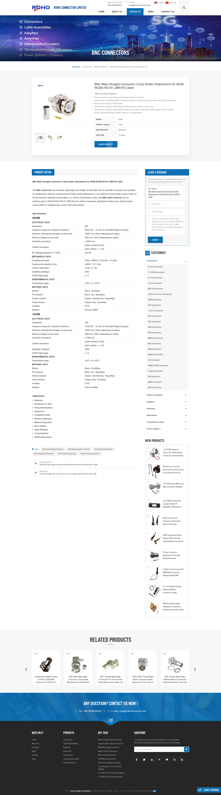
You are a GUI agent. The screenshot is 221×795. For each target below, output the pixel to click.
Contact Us (167, 11)
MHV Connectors (154, 387)
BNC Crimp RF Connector (67, 454)
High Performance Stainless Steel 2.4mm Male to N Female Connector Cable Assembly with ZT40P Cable (172, 521)
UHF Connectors (154, 305)
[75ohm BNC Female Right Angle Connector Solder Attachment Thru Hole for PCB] (143, 664)
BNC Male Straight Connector (53, 449)
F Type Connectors (155, 371)
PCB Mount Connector (107, 759)
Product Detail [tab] (43, 172)
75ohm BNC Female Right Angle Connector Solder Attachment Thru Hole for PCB (143, 680)
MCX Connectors (154, 333)
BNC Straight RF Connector (43, 454)
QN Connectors (154, 376)
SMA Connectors (155, 300)
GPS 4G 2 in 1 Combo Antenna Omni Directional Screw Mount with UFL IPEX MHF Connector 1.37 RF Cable (173, 470)
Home (101, 11)
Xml (120, 791)
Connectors (87, 67)
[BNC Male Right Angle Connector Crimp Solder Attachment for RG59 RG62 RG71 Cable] (78, 664)
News (151, 11)
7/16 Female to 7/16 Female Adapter (109, 768)
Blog (33, 759)
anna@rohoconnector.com (139, 5)
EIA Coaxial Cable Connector (109, 763)
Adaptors (151, 402)
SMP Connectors (154, 327)
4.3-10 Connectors (155, 278)
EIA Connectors (154, 360)
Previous (26, 669)
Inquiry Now (104, 144)
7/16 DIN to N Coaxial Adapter (110, 777)
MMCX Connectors (155, 338)
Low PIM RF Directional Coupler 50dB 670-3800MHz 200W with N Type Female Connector (172, 504)
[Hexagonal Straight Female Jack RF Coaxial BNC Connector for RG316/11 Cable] (46, 664)
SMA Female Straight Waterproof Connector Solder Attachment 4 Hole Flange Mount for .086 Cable (173, 607)
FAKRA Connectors (155, 355)
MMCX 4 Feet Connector (108, 751)
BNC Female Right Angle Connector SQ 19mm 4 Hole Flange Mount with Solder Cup (110, 679)
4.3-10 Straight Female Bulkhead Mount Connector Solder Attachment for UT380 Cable (172, 589)
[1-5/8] (154, 454)
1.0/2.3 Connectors (155, 311)
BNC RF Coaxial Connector (90, 454)
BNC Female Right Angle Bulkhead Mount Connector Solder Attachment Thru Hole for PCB (175, 680)
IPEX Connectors (154, 316)
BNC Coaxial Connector (107, 755)
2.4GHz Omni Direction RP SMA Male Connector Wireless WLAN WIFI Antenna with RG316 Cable (173, 572)
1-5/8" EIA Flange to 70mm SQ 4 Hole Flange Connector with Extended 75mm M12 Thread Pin (173, 452)
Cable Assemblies (155, 395)
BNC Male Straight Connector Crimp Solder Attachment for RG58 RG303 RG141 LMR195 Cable (164, 194)
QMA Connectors (155, 382)
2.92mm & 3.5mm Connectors (160, 294)
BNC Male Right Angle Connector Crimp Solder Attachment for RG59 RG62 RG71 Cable (78, 680)
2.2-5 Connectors (155, 283)
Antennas (151, 408)
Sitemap (109, 791)
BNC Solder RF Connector (104, 449)
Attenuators (152, 415)
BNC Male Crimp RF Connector (79, 449)
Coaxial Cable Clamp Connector (110, 744)
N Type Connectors (155, 267)
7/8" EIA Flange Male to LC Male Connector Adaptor (173, 485)
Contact (35, 755)
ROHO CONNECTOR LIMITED (70, 7)
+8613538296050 (114, 5)
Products (135, 11)
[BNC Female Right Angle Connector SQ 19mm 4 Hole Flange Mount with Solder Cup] (110, 664)
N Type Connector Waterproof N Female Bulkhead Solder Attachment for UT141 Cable (172, 555)
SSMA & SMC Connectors (158, 366)
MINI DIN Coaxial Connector (109, 747)
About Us (117, 11)
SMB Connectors (154, 349)
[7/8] (154, 488)
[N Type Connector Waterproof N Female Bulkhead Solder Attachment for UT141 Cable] (154, 556)
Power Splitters (154, 429)
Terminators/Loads (155, 422)
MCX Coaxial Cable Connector (110, 740)
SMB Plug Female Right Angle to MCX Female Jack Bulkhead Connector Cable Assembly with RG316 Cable (173, 538)
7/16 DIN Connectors (156, 272)
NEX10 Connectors (155, 289)
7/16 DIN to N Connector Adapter (111, 773)
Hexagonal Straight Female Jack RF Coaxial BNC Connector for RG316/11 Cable (46, 680)
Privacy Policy (129, 791)
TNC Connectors (154, 322)
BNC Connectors (101, 67)
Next (194, 669)
